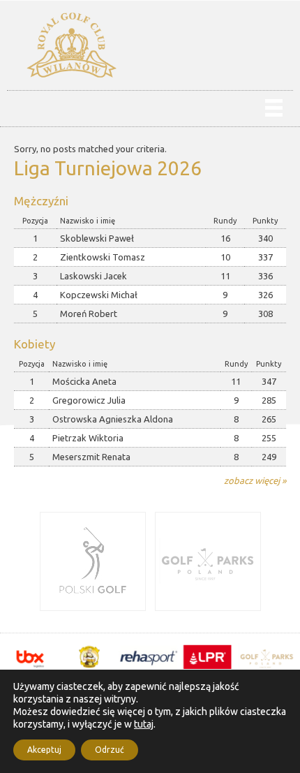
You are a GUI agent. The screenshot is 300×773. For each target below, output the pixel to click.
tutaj (143, 724)
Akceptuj (44, 749)
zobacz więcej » (255, 480)
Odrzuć (109, 749)
